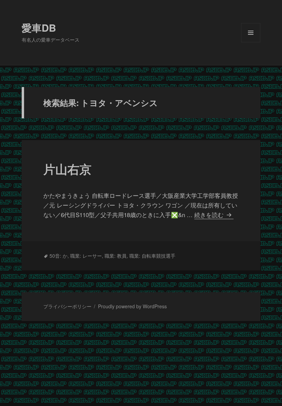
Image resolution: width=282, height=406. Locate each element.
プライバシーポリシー (67, 306)
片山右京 (67, 169)
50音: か (58, 255)
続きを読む (212, 214)
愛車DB (39, 27)
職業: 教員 (116, 255)
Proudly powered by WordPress (132, 306)
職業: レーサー (86, 255)
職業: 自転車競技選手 (152, 255)
